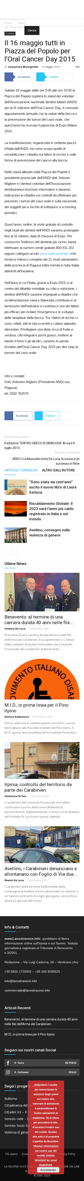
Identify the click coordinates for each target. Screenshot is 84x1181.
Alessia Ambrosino (16, 716)
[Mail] (42, 3)
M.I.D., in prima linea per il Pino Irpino (29, 1034)
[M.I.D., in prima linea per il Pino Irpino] (42, 679)
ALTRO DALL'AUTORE (58, 470)
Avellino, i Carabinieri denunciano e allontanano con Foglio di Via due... (40, 871)
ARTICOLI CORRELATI (21, 470)
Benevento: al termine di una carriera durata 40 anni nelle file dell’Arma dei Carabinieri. (41, 1022)
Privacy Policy (66, 1154)
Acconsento (48, 1170)
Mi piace (70, 1062)
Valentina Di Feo (15, 796)
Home (8, 23)
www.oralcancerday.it (55, 253)
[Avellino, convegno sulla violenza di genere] (15, 535)
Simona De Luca (15, 628)
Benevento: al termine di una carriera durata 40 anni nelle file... (38, 619)
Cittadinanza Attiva (18, 1105)
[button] (54, 12)
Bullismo (10, 1098)
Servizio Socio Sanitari (20, 1125)
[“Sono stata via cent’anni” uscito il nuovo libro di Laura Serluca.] (15, 487)
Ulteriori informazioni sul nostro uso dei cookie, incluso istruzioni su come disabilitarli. (45, 1155)
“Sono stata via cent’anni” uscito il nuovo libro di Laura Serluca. (52, 487)
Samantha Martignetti (23, 66)
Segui (72, 1072)
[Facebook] (33, 3)
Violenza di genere (17, 1132)
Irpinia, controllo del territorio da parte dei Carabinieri (38, 787)
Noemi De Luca (14, 880)
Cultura (21, 23)
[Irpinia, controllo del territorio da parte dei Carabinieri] (42, 760)
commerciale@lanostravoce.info (27, 990)
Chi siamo (11, 1154)
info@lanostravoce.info (20, 981)
